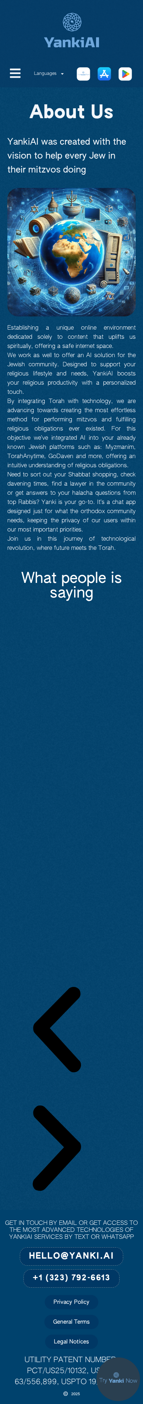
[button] (57, 1032)
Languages (45, 74)
